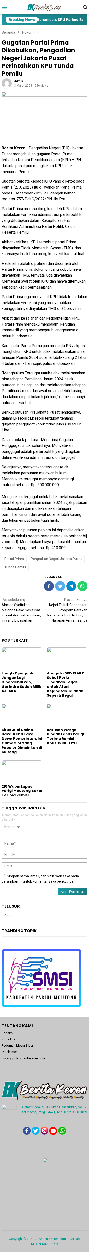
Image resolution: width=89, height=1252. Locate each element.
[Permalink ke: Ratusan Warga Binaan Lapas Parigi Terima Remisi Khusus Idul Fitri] (67, 715)
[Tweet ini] (60, 586)
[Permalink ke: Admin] (7, 83)
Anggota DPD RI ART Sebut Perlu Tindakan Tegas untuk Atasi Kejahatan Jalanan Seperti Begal (65, 684)
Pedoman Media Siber (17, 1045)
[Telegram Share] (71, 586)
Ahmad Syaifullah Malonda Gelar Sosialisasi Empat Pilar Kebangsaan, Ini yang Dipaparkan (21, 610)
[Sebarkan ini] (49, 586)
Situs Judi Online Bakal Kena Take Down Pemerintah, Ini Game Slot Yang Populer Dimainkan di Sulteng (22, 740)
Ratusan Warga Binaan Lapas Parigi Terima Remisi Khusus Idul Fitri (65, 736)
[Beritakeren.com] (44, 7)
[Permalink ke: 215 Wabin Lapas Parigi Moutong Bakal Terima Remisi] (22, 771)
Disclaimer (9, 1052)
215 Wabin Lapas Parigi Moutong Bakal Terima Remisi (22, 791)
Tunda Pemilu (15, 567)
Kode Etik (8, 1039)
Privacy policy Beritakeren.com (23, 1058)
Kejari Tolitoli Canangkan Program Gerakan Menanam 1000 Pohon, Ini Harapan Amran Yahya (67, 610)
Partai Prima (14, 559)
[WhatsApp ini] (82, 586)
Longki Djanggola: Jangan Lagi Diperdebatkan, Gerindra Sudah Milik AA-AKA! (21, 682)
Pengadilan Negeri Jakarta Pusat (56, 559)
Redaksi (7, 1033)
